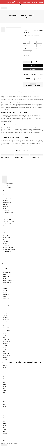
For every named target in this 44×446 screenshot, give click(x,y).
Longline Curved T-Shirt (7, 198)
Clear (36, 48)
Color (24, 39)
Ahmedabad (5, 373)
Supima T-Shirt (5, 218)
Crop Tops (5, 270)
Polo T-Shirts (5, 206)
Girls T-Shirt (5, 315)
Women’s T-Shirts (6, 284)
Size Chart (26, 32)
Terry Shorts (5, 225)
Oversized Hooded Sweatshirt (9, 214)
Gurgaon (4, 388)
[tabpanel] (22, 121)
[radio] (24, 42)
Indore (4, 375)
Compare (26, 74)
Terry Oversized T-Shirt (34, 157)
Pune (4, 382)
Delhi (4, 369)
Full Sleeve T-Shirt (6, 193)
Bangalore (5, 365)
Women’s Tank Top (6, 286)
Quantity (25, 59)
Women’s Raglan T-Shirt (7, 282)
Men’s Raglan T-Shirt (7, 202)
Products (15, 17)
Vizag (4, 380)
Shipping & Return (6, 341)
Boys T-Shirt (5, 313)
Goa (4, 378)
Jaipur (4, 396)
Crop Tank (5, 268)
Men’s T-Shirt (5, 204)
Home (10, 17)
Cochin (4, 371)
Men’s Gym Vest (6, 200)
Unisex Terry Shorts (5, 157)
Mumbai (4, 367)
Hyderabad (5, 377)
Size (35, 39)
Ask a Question (34, 74)
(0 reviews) (41, 30)
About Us (4, 333)
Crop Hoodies (5, 266)
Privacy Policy (5, 343)
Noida (4, 392)
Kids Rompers (5, 317)
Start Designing (33, 69)
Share (42, 74)
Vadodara (5, 394)
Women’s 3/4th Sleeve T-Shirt (8, 280)
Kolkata (4, 386)
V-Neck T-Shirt (6, 210)
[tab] (3, 92)
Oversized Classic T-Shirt (8, 212)
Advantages (5, 335)
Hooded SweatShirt (6, 195)
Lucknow (4, 390)
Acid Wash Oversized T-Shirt (8, 221)
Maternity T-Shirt (6, 276)
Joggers (4, 196)
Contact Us (5, 345)
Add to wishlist (24, 28)
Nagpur (4, 384)
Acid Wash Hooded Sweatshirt (9, 220)
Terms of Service (6, 339)
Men (19, 17)
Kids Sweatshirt (6, 319)
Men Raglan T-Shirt (19, 157)
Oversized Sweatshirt (7, 216)
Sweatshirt (30, 140)
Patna (4, 398)
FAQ (4, 337)
